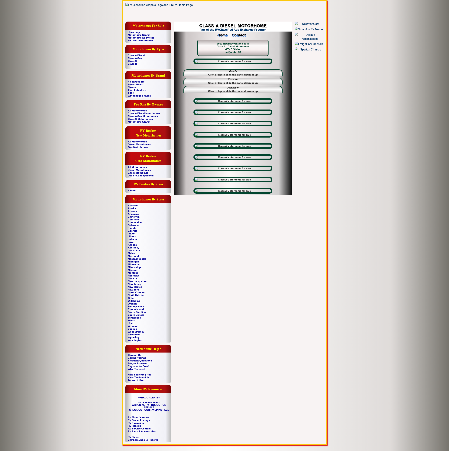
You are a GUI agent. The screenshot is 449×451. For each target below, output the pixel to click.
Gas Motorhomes (138, 147)
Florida (132, 190)
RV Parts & (134, 431)
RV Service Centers (139, 428)
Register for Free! (138, 366)
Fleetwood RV (136, 81)
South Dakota (136, 314)
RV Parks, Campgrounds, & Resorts (143, 438)
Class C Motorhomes (140, 119)
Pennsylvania (136, 306)
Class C (132, 61)
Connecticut (135, 222)
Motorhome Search (139, 34)
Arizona (132, 211)
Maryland (133, 256)
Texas (131, 320)
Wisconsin (134, 334)
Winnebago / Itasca (139, 95)
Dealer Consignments (141, 175)
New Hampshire (137, 281)
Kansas (132, 244)
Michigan (133, 261)
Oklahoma (134, 300)
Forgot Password (138, 363)
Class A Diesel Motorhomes (144, 113)
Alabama (133, 205)
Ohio (131, 298)
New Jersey (135, 284)
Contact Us (134, 355)
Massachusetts (137, 258)
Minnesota (134, 264)
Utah (130, 323)
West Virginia (136, 331)
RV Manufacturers (138, 417)
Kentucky (133, 247)
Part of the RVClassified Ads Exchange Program (232, 29)
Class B (132, 63)
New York (133, 289)
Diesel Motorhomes (139, 144)
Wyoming (133, 337)
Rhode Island (136, 309)
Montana (133, 272)
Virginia (132, 328)
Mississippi (135, 267)
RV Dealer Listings (139, 420)
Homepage (134, 32)
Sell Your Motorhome (140, 40)
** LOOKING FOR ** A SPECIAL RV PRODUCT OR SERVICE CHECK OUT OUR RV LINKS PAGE (149, 406)
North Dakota (136, 295)
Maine (131, 253)
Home (224, 35)
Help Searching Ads (139, 374)
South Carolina (137, 312)
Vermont (133, 326)
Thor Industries (137, 90)
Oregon (132, 303)
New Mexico (135, 286)
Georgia (132, 230)
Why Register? (136, 369)
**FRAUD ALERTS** (149, 397)
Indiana (132, 239)
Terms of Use (135, 380)
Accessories (148, 431)
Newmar (132, 87)
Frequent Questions (140, 360)
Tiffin (131, 92)
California (133, 216)
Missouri (133, 270)
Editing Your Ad (137, 357)
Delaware (133, 225)
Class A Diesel (136, 55)
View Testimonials (138, 377)
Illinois (132, 236)
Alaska (132, 208)
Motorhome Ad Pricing (141, 37)
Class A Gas (135, 58)
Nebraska (133, 275)
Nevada (132, 278)
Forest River (135, 84)
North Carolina (136, 292)
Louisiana (134, 250)
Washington (135, 340)
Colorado (133, 219)
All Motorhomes (137, 110)
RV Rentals (134, 425)
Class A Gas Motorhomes (143, 116)
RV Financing (136, 423)
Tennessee (134, 317)
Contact (240, 35)
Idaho (131, 233)
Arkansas (133, 214)
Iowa (130, 242)
